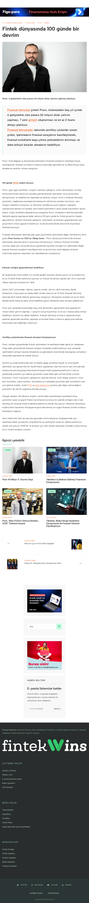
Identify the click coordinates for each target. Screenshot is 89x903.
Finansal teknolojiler (20, 130)
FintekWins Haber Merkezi (14, 23)
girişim (32, 120)
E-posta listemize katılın (12, 779)
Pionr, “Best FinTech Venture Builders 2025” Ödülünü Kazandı (20, 522)
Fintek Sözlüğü (8, 849)
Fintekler (46, 23)
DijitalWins (6, 814)
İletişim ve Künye (9, 771)
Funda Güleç (7, 822)
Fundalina (6, 818)
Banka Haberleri (8, 862)
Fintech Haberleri (9, 858)
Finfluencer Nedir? (9, 866)
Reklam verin (7, 775)
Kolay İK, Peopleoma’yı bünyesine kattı (42, 561)
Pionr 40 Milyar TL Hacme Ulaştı (17, 479)
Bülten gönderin (8, 783)
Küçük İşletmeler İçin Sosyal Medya (16, 827)
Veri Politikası (7, 787)
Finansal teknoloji (18, 110)
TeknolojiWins (7, 810)
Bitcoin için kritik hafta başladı (39, 542)
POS (30, 385)
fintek (16, 183)
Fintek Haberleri (8, 853)
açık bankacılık (42, 385)
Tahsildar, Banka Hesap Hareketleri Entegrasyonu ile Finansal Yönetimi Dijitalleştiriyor (62, 523)
